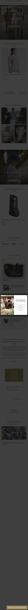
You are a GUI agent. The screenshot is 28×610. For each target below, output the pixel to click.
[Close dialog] (26, 296)
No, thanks (20, 310)
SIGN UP (20, 305)
